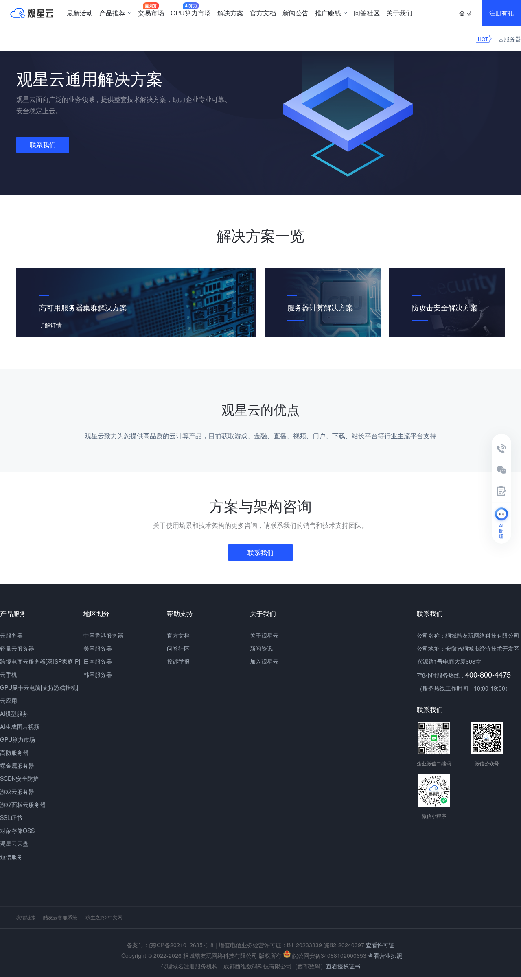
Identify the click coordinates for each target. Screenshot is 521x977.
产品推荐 (112, 12)
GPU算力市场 (191, 10)
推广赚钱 (328, 12)
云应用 (8, 700)
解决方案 (230, 12)
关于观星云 (264, 635)
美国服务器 (97, 648)
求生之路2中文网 (104, 917)
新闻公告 (295, 12)
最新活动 (80, 12)
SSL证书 (11, 817)
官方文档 (263, 12)
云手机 (8, 674)
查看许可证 (380, 945)
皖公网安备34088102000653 (328, 955)
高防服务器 (14, 752)
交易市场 (151, 10)
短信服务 (11, 856)
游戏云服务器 (17, 791)
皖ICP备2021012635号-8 (181, 945)
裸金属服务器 (17, 765)
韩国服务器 (97, 674)
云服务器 (509, 39)
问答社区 (367, 12)
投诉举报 (178, 661)
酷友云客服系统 (60, 917)
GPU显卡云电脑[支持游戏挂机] (39, 687)
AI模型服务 (14, 713)
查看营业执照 (385, 955)
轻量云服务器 (17, 648)
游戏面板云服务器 (23, 804)
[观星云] (32, 13)
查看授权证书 (343, 966)
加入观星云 (264, 661)
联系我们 (43, 144)
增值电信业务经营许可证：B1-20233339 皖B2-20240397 (291, 945)
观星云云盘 (14, 843)
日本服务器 (97, 661)
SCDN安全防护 (19, 778)
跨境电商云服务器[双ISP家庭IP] (40, 661)
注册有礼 (501, 13)
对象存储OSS (17, 830)
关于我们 (399, 12)
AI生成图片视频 (19, 726)
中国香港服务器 (103, 635)
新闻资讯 (261, 648)
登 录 (465, 13)
